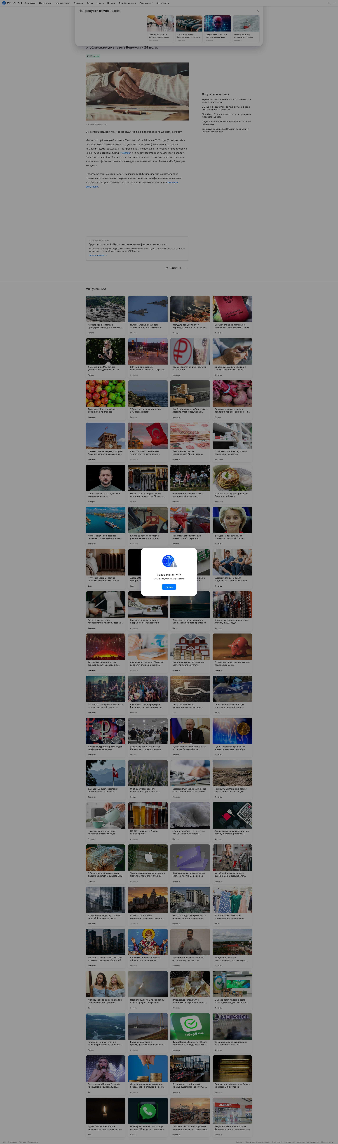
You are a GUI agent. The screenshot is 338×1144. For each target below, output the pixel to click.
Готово (169, 587)
